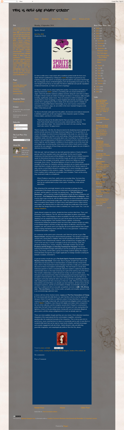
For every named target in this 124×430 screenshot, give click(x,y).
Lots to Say (99, 185)
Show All (109, 207)
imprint (64, 77)
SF (18, 32)
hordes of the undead (76, 350)
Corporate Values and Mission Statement (19, 85)
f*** (29, 42)
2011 (97, 91)
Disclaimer (45, 19)
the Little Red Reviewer (100, 182)
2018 (98, 28)
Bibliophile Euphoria (101, 177)
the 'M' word (22, 67)
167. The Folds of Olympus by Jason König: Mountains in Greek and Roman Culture (101, 133)
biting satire (17, 38)
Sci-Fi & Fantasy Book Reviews (101, 100)
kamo (43, 348)
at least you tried (22, 34)
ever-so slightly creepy (20, 42)
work (22, 74)
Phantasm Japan (102, 50)
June (99, 70)
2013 (98, 86)
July (99, 68)
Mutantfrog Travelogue (99, 141)
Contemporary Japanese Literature (102, 118)
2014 (98, 38)
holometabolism (21, 44)
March (100, 78)
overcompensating (18, 53)
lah (85, 350)
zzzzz (26, 74)
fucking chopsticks (40, 208)
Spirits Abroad (101, 60)
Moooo (25, 30)
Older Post (85, 408)
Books (66, 19)
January (100, 83)
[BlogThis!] (57, 348)
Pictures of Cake (84, 19)
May (99, 73)
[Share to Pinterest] (62, 348)
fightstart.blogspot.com (28, 418)
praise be (27, 55)
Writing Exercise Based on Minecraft (102, 193)
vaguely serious (18, 72)
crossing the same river (51, 350)
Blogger (65, 426)
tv (20, 71)
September (101, 48)
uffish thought (26, 71)
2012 (98, 89)
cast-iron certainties (24, 40)
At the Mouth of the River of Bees (103, 56)
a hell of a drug (25, 32)
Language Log (101, 153)
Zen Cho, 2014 (39, 34)
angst (14, 34)
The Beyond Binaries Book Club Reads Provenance (102, 202)
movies (28, 51)
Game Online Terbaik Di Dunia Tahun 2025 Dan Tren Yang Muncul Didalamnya (102, 167)
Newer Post (39, 408)
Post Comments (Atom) (50, 411)
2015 (98, 36)
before (49, 92)
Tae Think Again (102, 53)
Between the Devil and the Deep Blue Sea (102, 127)
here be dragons (64, 350)
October (100, 46)
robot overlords (25, 61)
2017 (98, 31)
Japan (74, 19)
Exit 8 (97, 120)
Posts (17, 125)
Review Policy (56, 19)
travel (23, 69)
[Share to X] (59, 348)
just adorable (26, 46)
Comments (18, 128)
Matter (99, 62)
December (101, 41)
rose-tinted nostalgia (20, 63)
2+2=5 (18, 28)
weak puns (27, 72)
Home (36, 19)
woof (14, 74)
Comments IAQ (17, 93)
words (18, 74)
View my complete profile (20, 156)
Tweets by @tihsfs (18, 101)
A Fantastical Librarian (100, 162)
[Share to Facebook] (61, 348)
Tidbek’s (41, 303)
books (41, 350)
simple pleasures (24, 65)
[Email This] (55, 348)
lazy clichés (17, 48)
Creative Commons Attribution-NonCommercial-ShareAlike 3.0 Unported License (72, 418)
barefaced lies (25, 36)
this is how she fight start (41, 10)
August (100, 65)
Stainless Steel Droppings (101, 174)
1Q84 (14, 28)
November (101, 43)
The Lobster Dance (102, 199)
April (99, 75)
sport (14, 67)
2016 (98, 33)
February (101, 81)
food (14, 44)
